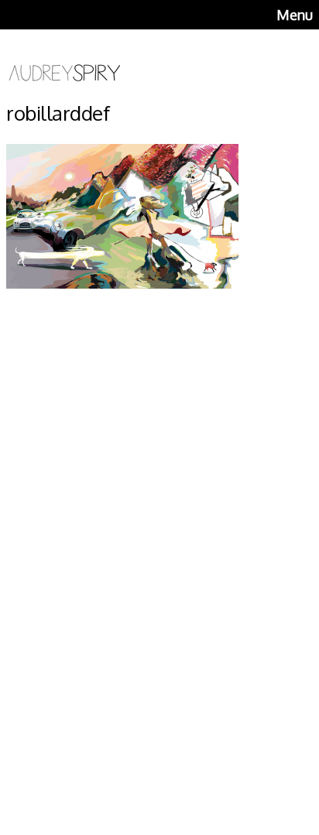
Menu (294, 14)
